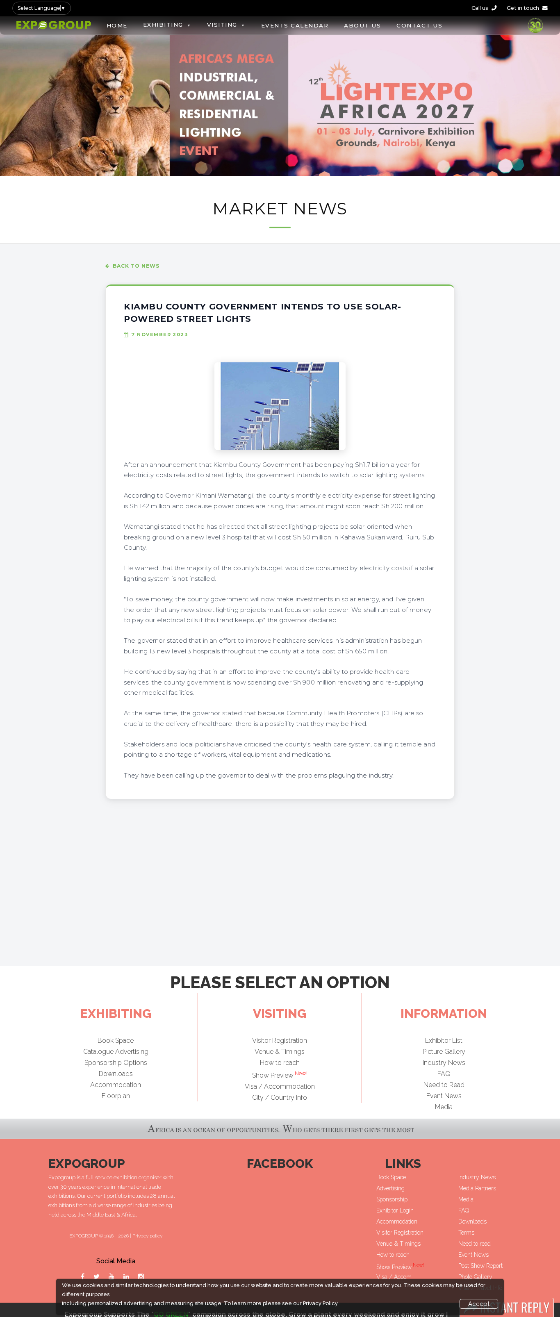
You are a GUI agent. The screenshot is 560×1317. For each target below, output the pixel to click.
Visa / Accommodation (280, 1086)
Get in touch (523, 8)
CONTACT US (419, 25)
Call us (479, 8)
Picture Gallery (444, 1051)
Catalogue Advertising (115, 1051)
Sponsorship (391, 1199)
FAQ (444, 1074)
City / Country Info (279, 1097)
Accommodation (115, 1085)
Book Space (116, 1040)
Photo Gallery (475, 1277)
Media (444, 1107)
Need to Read (443, 1085)
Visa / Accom (394, 1277)
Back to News (136, 266)
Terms (466, 1232)
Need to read (474, 1243)
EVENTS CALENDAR (295, 25)
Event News (444, 1096)
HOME (117, 25)
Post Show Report (480, 1265)
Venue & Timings (280, 1051)
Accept (478, 1304)
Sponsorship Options (115, 1063)
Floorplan (116, 1096)
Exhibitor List (443, 1040)
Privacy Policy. (321, 1303)
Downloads (116, 1074)
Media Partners (477, 1188)
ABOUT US (362, 25)
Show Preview (279, 1075)
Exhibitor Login (395, 1210)
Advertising (390, 1188)
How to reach (280, 1063)
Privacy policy (147, 1236)
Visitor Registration (279, 1040)
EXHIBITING (163, 24)
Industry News (444, 1063)
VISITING (222, 24)
